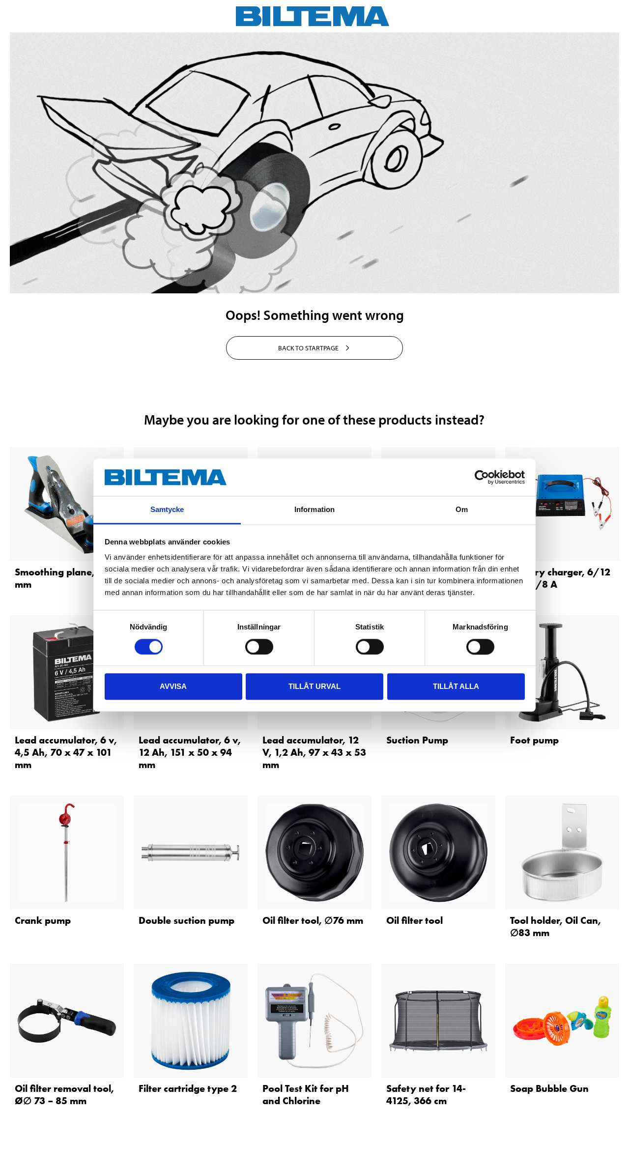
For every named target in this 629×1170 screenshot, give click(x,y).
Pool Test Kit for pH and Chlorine (305, 1094)
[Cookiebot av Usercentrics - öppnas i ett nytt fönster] (482, 477)
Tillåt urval (314, 686)
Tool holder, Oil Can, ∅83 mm (555, 926)
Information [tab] (314, 510)
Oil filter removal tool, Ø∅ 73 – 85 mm (64, 1094)
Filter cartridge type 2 (188, 1088)
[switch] (259, 647)
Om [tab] (462, 510)
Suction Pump (417, 740)
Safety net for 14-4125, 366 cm (426, 1094)
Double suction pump (186, 920)
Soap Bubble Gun (549, 1088)
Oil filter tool (414, 920)
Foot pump (534, 740)
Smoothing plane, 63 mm (62, 578)
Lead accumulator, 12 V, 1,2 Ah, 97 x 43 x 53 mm (314, 752)
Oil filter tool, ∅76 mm (312, 920)
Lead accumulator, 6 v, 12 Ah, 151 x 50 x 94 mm (190, 752)
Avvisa (173, 686)
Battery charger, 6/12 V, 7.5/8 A (560, 578)
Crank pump (43, 920)
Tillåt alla (456, 686)
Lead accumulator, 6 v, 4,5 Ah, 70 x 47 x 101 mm (66, 752)
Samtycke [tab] (167, 510)
